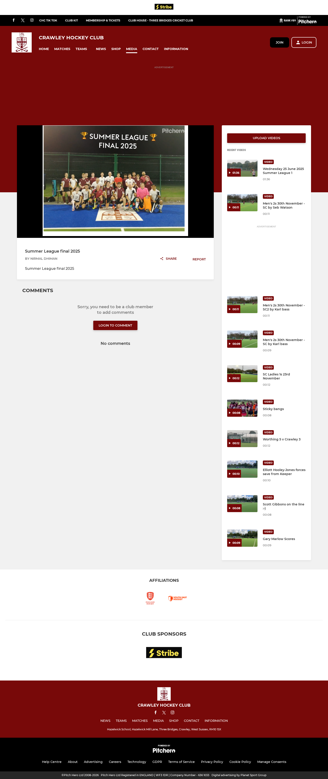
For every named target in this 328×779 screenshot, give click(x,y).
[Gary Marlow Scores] (242, 538)
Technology (136, 762)
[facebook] (14, 20)
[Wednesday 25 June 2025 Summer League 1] (242, 168)
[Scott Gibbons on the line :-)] (242, 503)
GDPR (157, 762)
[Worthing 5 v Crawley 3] (242, 438)
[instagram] (32, 20)
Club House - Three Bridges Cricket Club (160, 20)
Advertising (93, 762)
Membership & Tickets (103, 20)
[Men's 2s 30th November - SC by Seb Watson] (242, 202)
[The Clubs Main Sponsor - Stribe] (164, 7)
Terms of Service (181, 762)
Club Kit (71, 20)
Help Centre (52, 762)
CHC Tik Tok (48, 20)
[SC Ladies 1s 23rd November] (242, 373)
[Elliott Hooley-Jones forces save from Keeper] (242, 469)
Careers (115, 762)
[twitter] (23, 20)
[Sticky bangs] (242, 408)
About (73, 762)
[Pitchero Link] (307, 22)
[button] (44, 49)
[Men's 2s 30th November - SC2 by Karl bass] (242, 304)
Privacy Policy (212, 762)
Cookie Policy (240, 762)
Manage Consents (271, 762)
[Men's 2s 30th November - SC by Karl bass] (242, 339)
